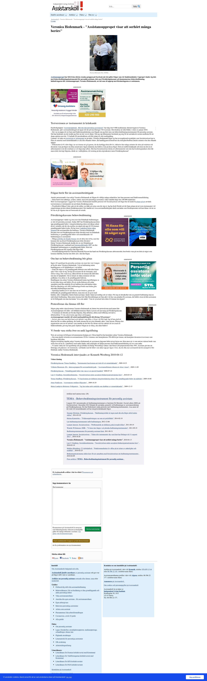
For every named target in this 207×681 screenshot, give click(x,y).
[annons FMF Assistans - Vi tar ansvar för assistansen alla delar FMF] (142, 245)
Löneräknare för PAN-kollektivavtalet (69, 664)
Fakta (82, 15)
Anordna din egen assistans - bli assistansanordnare (74, 599)
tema (92, 578)
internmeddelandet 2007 (83, 245)
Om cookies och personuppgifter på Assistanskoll (121, 585)
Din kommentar (58, 487)
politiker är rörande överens (66, 239)
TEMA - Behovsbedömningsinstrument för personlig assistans (99, 398)
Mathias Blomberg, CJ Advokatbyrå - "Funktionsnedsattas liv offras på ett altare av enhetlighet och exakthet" (101, 449)
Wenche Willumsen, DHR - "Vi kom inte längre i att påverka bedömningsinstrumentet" (97, 428)
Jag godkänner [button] (194, 677)
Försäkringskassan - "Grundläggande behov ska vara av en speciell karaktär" (77, 371)
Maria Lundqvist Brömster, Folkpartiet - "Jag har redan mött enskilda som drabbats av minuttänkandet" (87, 386)
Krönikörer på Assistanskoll (61, 669)
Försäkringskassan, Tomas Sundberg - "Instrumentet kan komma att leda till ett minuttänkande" (84, 363)
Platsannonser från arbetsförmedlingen (69, 612)
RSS (81, 558)
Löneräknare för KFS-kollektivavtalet (69, 661)
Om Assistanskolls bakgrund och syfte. (65, 569)
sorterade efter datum (71, 578)
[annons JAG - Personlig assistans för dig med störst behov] (64, 102)
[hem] (67, 11)
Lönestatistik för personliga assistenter (69, 638)
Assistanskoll (55, 19)
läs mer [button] (69, 677)
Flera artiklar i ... (96, 459)
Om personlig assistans (64, 626)
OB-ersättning (61, 642)
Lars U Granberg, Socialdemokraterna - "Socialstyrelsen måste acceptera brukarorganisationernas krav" (87, 375)
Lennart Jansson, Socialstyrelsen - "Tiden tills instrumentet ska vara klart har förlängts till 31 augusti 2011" (102, 435)
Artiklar (72, 15)
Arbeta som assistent (63, 609)
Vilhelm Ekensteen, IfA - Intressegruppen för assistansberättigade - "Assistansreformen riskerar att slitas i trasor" (90, 367)
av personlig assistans (71, 572)
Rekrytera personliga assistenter (67, 606)
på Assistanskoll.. (114, 581)
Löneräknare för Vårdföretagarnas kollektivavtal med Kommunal (74, 657)
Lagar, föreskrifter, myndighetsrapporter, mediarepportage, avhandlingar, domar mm (76, 630)
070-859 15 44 (147, 569)
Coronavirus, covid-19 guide (66, 616)
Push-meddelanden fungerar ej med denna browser (71, 541)
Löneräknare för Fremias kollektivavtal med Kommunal (75, 652)
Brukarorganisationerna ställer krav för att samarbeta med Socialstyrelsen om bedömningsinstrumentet (103, 453)
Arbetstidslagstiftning (63, 645)
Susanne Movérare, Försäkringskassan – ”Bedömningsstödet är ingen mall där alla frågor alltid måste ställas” (102, 414)
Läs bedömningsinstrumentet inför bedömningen (84, 421)
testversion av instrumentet (75, 138)
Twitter (74, 558)
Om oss (91, 15)
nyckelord (55, 581)
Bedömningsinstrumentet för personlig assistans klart (85, 431)
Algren (134, 575)
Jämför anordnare (57, 15)
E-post (56, 558)
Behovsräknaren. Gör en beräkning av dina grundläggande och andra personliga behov (77, 591)
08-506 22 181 (112, 571)
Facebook (65, 558)
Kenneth (132, 569)
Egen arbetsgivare (62, 602)
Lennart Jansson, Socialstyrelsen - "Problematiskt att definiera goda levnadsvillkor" (96, 425)
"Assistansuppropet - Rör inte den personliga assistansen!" (83, 128)
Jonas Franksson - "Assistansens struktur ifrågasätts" (69, 382)
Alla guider (60, 619)
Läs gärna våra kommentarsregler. (67, 532)
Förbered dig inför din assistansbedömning (71, 587)
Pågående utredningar (63, 635)
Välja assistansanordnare (64, 595)
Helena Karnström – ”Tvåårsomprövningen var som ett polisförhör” (90, 418)
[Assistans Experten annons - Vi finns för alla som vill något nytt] (114, 245)
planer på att (140, 201)
